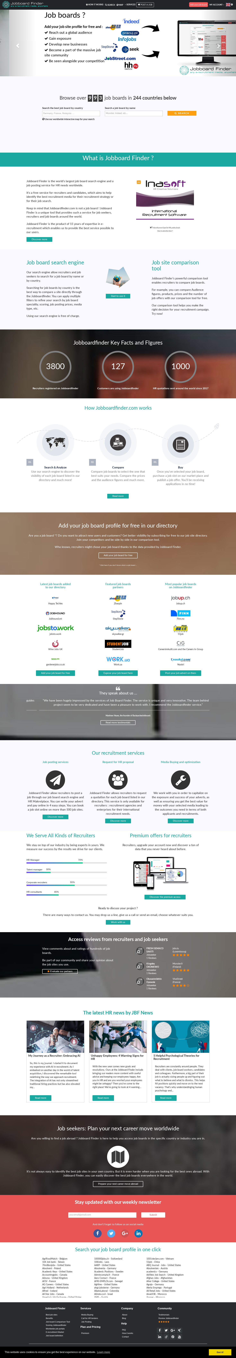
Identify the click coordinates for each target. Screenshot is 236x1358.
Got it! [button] (220, 1352)
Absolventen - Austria (157, 1268)
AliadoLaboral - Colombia (106, 1291)
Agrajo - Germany (155, 1284)
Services (130, 5)
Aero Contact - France (105, 1278)
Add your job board (198, 5)
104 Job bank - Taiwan (53, 1262)
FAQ (124, 1330)
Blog (124, 1318)
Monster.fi (178, 964)
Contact (125, 1337)
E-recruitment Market (55, 1332)
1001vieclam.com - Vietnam (160, 1259)
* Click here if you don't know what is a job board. (117, 565)
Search (111, 5)
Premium (85, 1333)
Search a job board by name (120, 108)
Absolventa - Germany (105, 1268)
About (124, 1315)
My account (216, 5)
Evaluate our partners (61, 971)
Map (120, 5)
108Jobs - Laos (101, 1262)
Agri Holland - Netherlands (55, 1288)
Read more (118, 496)
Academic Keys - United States (57, 1272)
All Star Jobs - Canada (53, 1294)
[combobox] (71, 113)
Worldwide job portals (55, 1329)
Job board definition (54, 1336)
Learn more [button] (103, 1352)
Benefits (49, 1318)
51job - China (153, 1262)
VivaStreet (178, 979)
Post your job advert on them (180, 673)
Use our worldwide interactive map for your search (69, 119)
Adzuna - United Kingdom (55, 1278)
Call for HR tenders (89, 1318)
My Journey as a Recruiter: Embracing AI (54, 1055)
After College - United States (160, 1281)
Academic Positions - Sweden (108, 1272)
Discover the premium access (165, 897)
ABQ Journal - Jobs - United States (163, 1265)
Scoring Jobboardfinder (56, 1325)
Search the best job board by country (62, 108)
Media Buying (87, 1315)
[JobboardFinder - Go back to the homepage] (25, 5)
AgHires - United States (105, 1284)
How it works (95, 5)
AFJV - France (49, 1281)
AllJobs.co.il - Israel (103, 1294)
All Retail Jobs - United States (160, 1291)
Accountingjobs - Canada (54, 1275)
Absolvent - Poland (51, 1268)
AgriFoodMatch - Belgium (54, 1259)
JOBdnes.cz (135, 716)
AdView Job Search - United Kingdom (165, 1275)
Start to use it (118, 296)
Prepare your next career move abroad (118, 1184)
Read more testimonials (118, 722)
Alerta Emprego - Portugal (159, 1288)
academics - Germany (157, 1272)
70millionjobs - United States (56, 1265)
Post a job (146, 5)
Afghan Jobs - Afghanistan (159, 1278)
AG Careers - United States (55, 1284)
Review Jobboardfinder (168, 1318)
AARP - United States (104, 1265)
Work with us (118, 922)
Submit (153, 1215)
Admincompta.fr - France (106, 1275)
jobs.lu (176, 948)
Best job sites (51, 1315)
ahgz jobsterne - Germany (107, 1288)
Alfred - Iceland (49, 1291)
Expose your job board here (118, 673)
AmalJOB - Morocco (156, 1294)
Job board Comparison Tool (58, 1322)
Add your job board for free (118, 555)
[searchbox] (71, 113)
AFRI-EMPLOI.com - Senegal (108, 1281)
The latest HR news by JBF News (118, 1013)
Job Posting (86, 1322)
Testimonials (163, 1315)
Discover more (39, 239)
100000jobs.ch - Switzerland (108, 1259)
